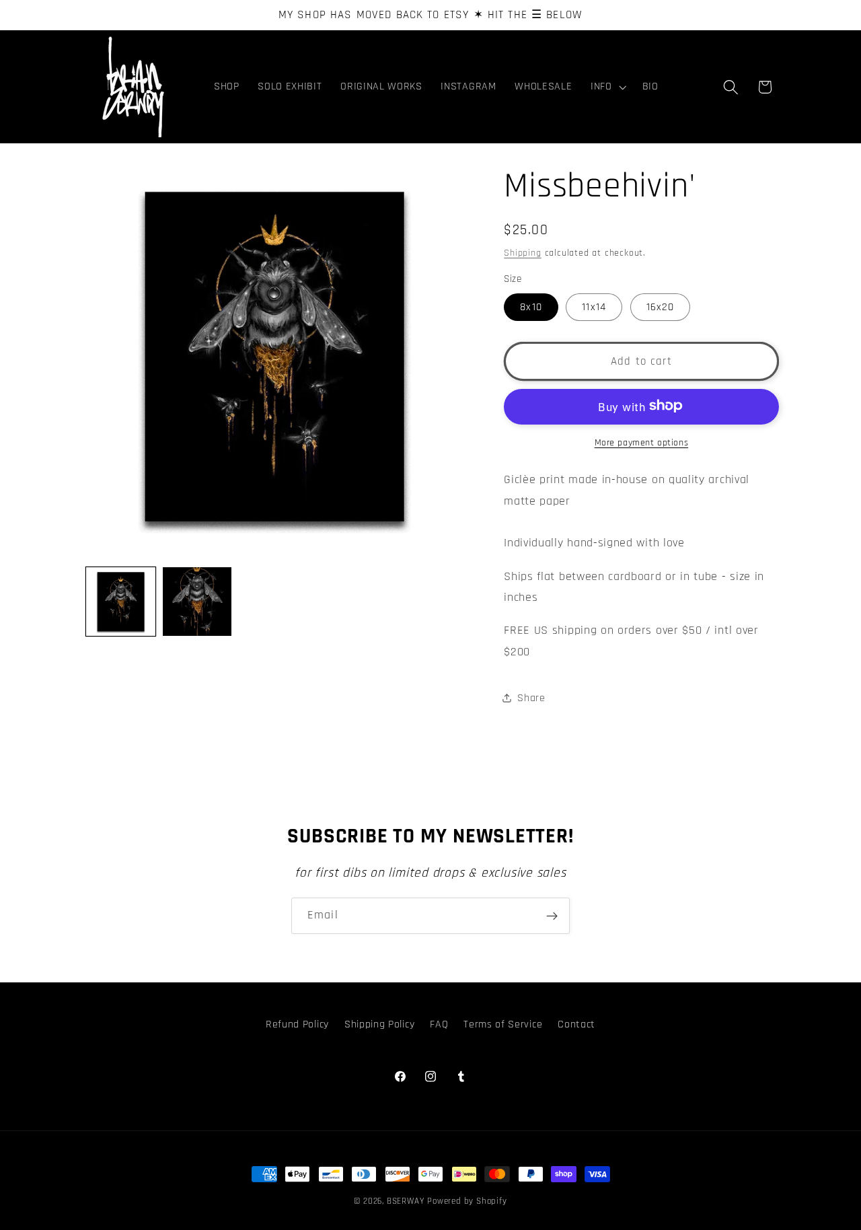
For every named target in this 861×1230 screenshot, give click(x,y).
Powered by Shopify (467, 1201)
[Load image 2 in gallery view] (197, 601)
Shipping (522, 252)
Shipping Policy (379, 1025)
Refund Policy (297, 1025)
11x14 (594, 306)
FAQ (439, 1025)
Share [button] (531, 698)
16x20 (660, 306)
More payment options (642, 442)
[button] (607, 87)
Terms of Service (502, 1025)
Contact (576, 1025)
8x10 (531, 306)
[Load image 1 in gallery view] (120, 601)
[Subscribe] (552, 916)
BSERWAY (405, 1201)
